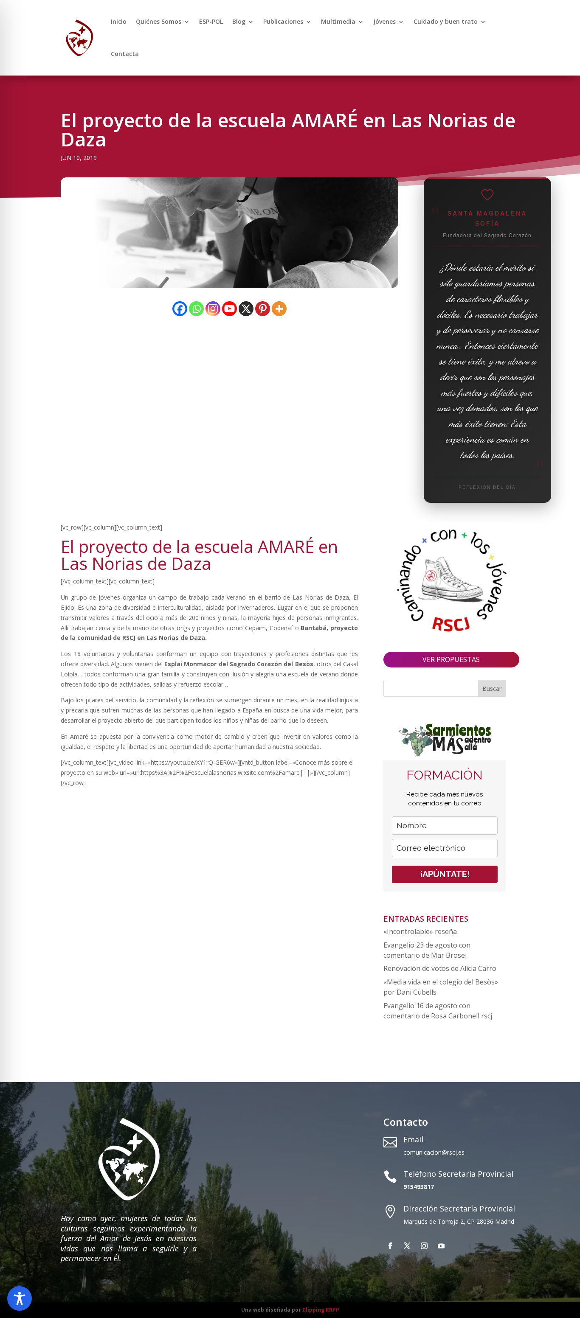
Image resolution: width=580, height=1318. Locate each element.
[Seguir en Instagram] (424, 1246)
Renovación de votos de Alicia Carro (439, 968)
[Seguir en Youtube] (441, 1246)
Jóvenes (384, 21)
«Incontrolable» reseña (420, 931)
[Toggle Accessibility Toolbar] (19, 1298)
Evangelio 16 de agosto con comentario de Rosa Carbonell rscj (437, 1011)
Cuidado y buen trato (446, 21)
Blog (238, 21)
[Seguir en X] (407, 1246)
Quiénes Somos (158, 21)
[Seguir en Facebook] (390, 1246)
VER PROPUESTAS (451, 659)
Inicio (119, 21)
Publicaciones (283, 21)
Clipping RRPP (320, 1309)
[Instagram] (213, 308)
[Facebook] (179, 308)
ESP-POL (211, 21)
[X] (246, 308)
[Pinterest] (262, 308)
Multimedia (338, 21)
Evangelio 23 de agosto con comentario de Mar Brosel (426, 950)
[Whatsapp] (196, 308)
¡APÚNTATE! (445, 874)
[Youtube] (229, 308)
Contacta (125, 54)
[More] (279, 308)
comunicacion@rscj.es (434, 1152)
